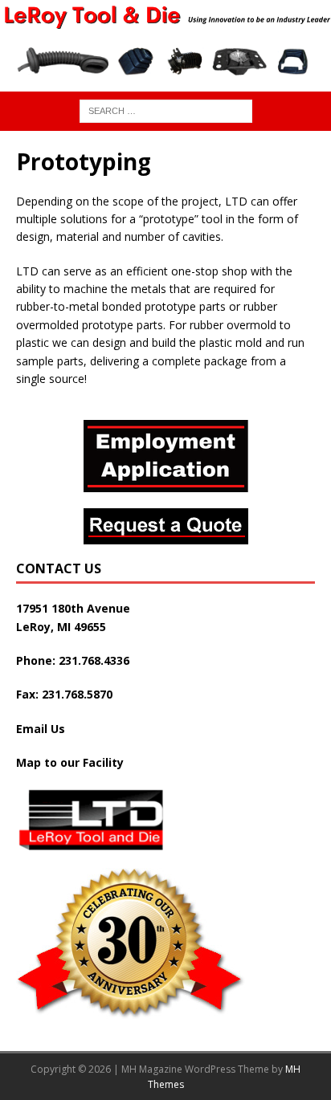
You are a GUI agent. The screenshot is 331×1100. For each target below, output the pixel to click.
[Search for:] (166, 109)
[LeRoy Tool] (165, 21)
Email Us (40, 728)
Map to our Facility (70, 762)
